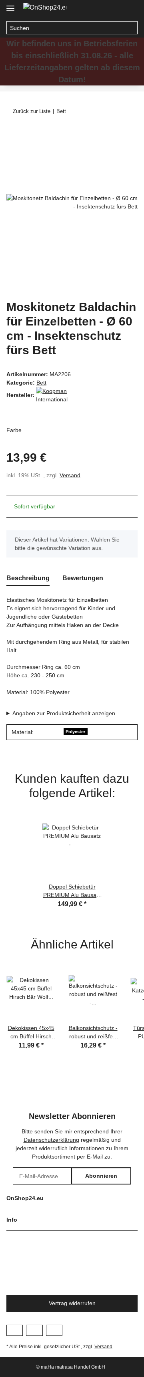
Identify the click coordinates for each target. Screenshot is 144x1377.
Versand (70, 475)
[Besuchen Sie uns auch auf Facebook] (14, 1330)
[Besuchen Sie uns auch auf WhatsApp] (54, 1330)
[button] (114, 9)
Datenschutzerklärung (51, 1140)
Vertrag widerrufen (72, 1303)
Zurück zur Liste (31, 111)
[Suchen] (131, 28)
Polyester (75, 731)
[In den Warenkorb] (12, 132)
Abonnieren (101, 1176)
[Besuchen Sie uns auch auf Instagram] (34, 1330)
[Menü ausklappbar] (10, 5)
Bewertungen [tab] (82, 578)
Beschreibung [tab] (28, 578)
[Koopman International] (56, 395)
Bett (41, 382)
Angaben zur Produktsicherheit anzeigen (63, 713)
